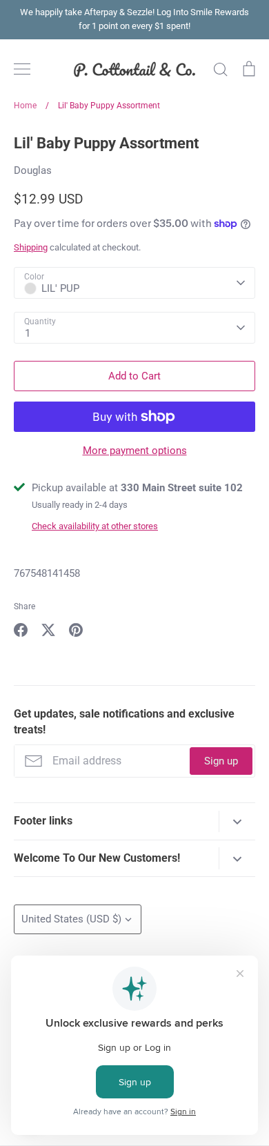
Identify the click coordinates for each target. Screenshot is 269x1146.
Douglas (33, 170)
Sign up (221, 761)
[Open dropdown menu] (237, 821)
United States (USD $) (71, 919)
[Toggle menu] (22, 69)
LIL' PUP (60, 288)
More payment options (135, 450)
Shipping (31, 247)
